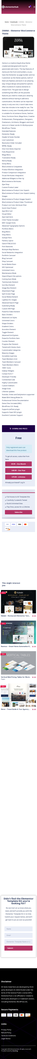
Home (7, 22)
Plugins (3, 679)
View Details (18, 602)
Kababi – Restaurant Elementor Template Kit (18, 616)
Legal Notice (5, 1038)
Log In (22, 482)
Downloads (14, 22)
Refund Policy (6, 1033)
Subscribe (18, 512)
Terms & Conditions (8, 1036)
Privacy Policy (6, 1030)
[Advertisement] (18, 560)
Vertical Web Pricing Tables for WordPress (17, 677)
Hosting (15, 1051)
